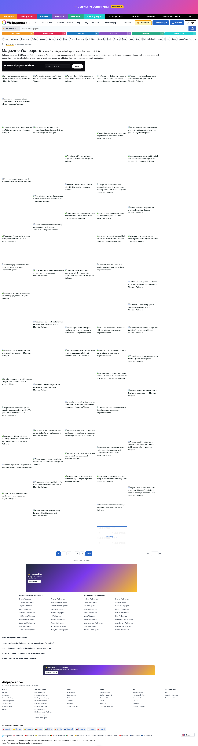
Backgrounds (27, 16)
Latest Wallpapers (8, 701)
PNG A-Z (103, 703)
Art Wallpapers (120, 602)
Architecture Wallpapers (124, 623)
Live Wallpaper (111, 23)
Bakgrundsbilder (43, 735)
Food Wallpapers (90, 626)
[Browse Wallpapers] (31, 33)
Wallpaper (30, 735)
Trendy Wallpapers (25, 599)
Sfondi (71, 735)
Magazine (29, 729)
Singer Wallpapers (25, 606)
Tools (96, 23)
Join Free (178, 23)
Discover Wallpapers (8, 698)
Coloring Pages (94, 16)
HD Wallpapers (39, 709)
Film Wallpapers (121, 616)
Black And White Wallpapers (43, 712)
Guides (151, 16)
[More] (190, 16)
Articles (4, 709)
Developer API (170, 698)
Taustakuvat (148, 735)
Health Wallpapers (90, 613)
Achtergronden (99, 735)
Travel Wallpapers (90, 602)
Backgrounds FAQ (139, 695)
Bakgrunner (136, 735)
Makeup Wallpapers (58, 619)
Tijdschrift (69, 729)
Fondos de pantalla (83, 735)
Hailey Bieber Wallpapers (59, 630)
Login (192, 23)
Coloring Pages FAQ (139, 706)
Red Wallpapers (39, 692)
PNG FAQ (136, 703)
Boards (135, 16)
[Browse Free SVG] (129, 33)
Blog (166, 692)
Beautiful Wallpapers (26, 619)
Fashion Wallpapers (91, 599)
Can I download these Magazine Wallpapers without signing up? (27, 648)
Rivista (49, 729)
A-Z (36, 23)
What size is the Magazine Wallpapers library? (20, 658)
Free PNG (75, 16)
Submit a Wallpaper (171, 695)
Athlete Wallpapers (40, 718)
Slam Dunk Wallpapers (27, 630)
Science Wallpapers (122, 606)
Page (148, 553)
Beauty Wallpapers (90, 609)
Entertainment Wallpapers (93, 623)
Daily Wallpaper (7, 706)
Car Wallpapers (89, 606)
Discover (60, 23)
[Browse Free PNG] (162, 33)
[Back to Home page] (15, 22)
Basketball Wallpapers (27, 623)
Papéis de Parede (59, 735)
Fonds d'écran (112, 735)
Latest (70, 23)
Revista (39, 729)
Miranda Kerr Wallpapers (59, 606)
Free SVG (59, 16)
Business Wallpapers (91, 630)
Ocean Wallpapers (40, 703)
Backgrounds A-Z (106, 695)
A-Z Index (5, 692)
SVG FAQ (136, 701)
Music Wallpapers (90, 616)
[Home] (2, 44)
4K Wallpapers (56, 616)
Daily (86, 23)
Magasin (8, 729)
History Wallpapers (122, 609)
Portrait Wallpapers (58, 613)
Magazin (18, 729)
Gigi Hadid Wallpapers (58, 626)
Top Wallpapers (7, 703)
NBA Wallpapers (25, 626)
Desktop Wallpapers (41, 706)
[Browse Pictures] (97, 33)
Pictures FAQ (137, 698)
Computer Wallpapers (41, 715)
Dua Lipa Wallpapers (26, 602)
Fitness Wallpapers (122, 630)
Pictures (44, 16)
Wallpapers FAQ (138, 692)
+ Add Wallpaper (161, 23)
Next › (89, 553)
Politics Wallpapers (122, 613)
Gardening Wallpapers (123, 626)
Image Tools (117, 16)
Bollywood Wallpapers (27, 613)
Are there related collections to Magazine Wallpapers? (24, 653)
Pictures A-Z (104, 698)
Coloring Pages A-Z (106, 706)
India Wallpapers (25, 609)
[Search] (192, 28)
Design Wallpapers (122, 599)
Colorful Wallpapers (58, 599)
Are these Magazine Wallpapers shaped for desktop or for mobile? (28, 643)
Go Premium (145, 23)
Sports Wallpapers (90, 619)
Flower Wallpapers (40, 701)
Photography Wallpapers (124, 619)
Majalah (92, 729)
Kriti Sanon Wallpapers (27, 616)
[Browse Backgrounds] (64, 33)
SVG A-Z (103, 701)
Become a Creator (172, 16)
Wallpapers (8, 16)
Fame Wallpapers (57, 609)
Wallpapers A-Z (105, 692)
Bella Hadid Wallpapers (59, 602)
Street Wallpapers (57, 623)
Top (78, 23)
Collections (47, 23)
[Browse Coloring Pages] (194, 33)
